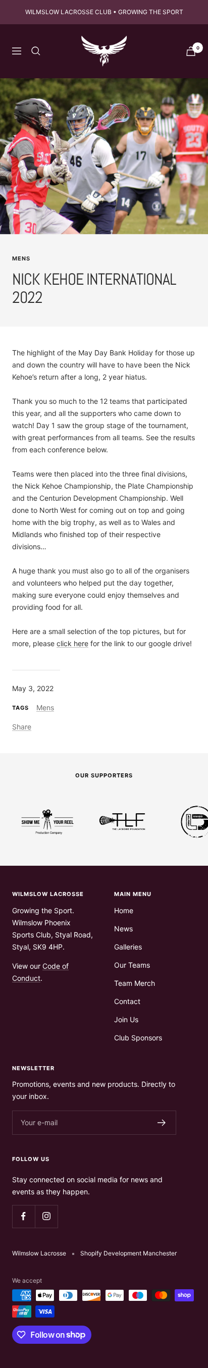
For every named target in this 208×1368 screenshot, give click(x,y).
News (123, 928)
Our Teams (132, 965)
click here (72, 643)
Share (21, 726)
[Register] (162, 1122)
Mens (21, 258)
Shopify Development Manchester (128, 1253)
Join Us (126, 1019)
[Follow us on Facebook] (23, 1216)
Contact (127, 1001)
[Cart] (191, 51)
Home (123, 910)
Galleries (128, 946)
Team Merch (134, 983)
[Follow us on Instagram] (46, 1216)
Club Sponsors (138, 1037)
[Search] (35, 51)
